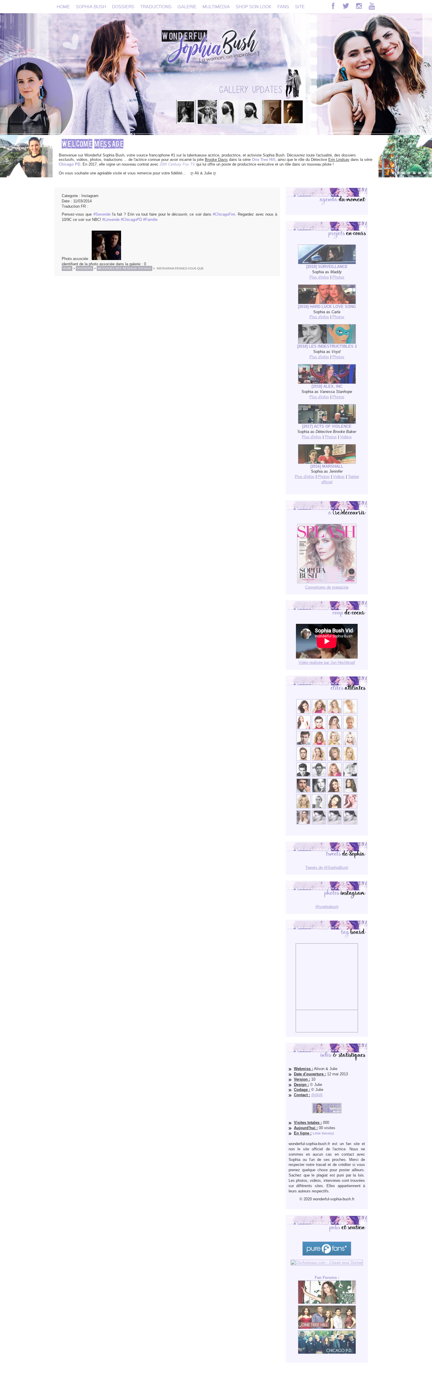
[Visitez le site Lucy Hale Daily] (334, 791)
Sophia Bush (91, 6)
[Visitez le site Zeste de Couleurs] (303, 823)
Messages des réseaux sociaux (124, 268)
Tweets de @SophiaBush (326, 867)
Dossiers (123, 6)
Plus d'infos (319, 277)
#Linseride (111, 219)
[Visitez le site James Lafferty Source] (303, 791)
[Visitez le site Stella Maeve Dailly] (334, 807)
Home (63, 6)
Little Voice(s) (323, 1133)
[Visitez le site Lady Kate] (319, 807)
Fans (283, 6)
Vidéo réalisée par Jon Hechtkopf (327, 662)
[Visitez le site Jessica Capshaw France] (350, 728)
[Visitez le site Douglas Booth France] (319, 728)
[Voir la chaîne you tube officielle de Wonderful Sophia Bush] (372, 6)
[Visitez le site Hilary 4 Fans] (334, 712)
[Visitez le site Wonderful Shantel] (334, 759)
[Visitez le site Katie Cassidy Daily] (350, 775)
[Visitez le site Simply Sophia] (334, 728)
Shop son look (254, 6)
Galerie (187, 6)
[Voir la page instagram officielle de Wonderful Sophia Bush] (359, 6)
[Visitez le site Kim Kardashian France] (303, 712)
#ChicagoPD (131, 219)
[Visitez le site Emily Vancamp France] (319, 744)
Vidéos (346, 437)
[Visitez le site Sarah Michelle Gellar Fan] (334, 775)
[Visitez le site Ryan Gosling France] (303, 759)
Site (300, 6)
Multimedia (216, 6)
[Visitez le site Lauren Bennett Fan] (350, 744)
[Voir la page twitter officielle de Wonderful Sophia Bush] (346, 6)
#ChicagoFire (224, 214)
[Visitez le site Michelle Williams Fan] (350, 712)
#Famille (150, 219)
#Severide (101, 214)
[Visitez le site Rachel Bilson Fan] (350, 807)
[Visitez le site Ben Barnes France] (319, 775)
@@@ (317, 1095)
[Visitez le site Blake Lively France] (319, 791)
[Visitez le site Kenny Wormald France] (303, 744)
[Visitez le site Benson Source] (319, 712)
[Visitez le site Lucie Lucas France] (350, 791)
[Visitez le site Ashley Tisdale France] (350, 759)
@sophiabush (327, 906)
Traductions (156, 6)
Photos (338, 277)
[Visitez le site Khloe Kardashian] (303, 807)
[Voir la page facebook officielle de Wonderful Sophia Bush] (333, 6)
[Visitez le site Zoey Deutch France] (303, 728)
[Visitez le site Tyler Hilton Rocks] (303, 775)
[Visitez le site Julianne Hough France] (334, 744)
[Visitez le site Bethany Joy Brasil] (319, 759)
